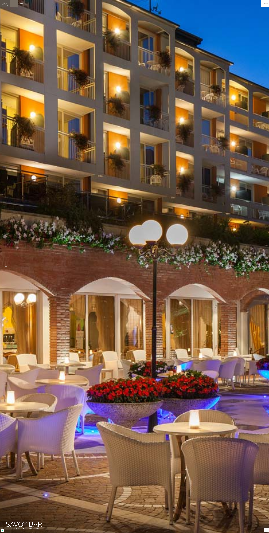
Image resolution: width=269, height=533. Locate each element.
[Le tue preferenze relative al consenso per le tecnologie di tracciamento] (2, 530)
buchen (265, 3)
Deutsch (22, 3)
